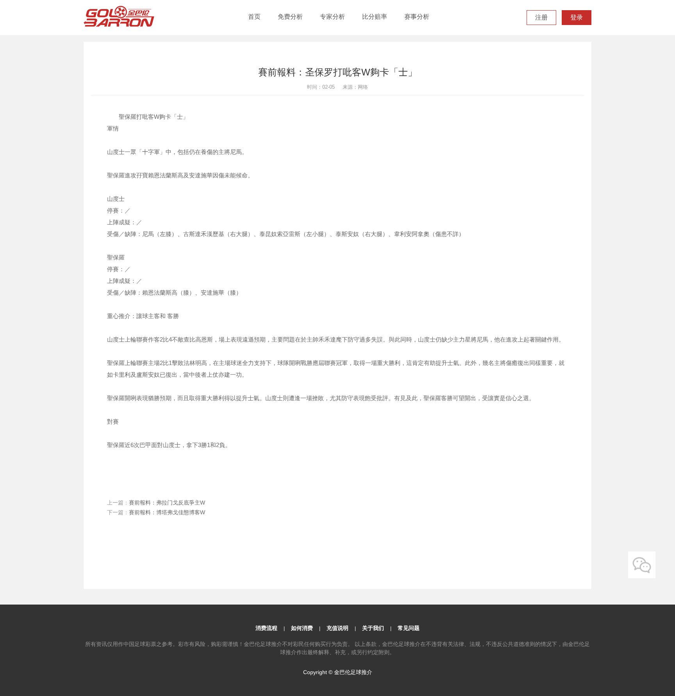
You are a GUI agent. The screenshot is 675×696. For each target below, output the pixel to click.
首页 (254, 16)
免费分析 (290, 16)
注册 (541, 17)
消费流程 (266, 628)
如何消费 (302, 628)
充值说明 (337, 628)
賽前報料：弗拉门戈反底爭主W (167, 502)
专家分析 (332, 16)
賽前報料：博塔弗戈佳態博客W (167, 512)
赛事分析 (416, 16)
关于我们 (373, 628)
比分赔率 (374, 16)
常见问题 (409, 628)
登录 (576, 17)
